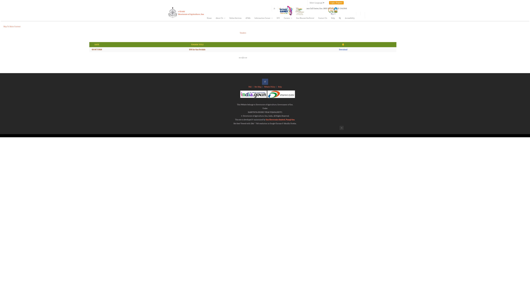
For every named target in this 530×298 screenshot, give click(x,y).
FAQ (250, 87)
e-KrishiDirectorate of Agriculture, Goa (191, 12)
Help (333, 18)
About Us (219, 18)
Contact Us (322, 18)
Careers (287, 18)
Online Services (235, 18)
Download (343, 49)
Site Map (258, 87)
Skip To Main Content (12, 26)
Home (209, 18)
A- (274, 8)
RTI (278, 18)
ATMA (248, 18)
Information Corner (262, 18)
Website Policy (269, 87)
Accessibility (350, 18)
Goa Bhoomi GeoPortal (305, 18)
